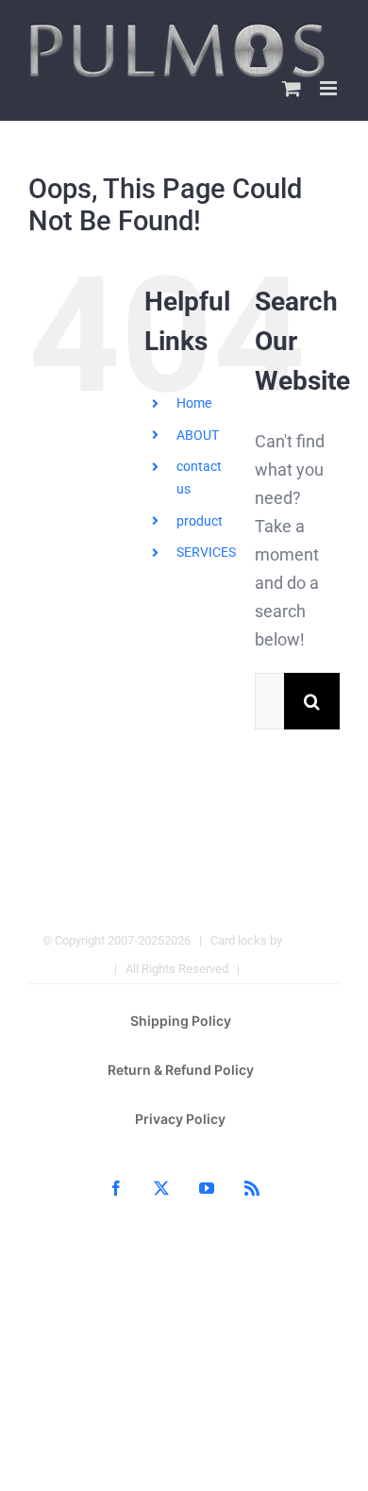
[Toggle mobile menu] (330, 88)
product (199, 520)
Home (193, 402)
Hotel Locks (280, 969)
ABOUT (197, 435)
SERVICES (206, 552)
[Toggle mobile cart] (291, 88)
